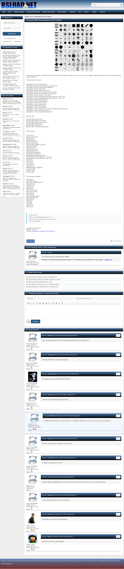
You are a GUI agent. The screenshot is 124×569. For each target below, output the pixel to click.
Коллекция (72, 12)
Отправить (35, 321)
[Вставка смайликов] (49, 303)
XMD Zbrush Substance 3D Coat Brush (43, 231)
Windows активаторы (49, 12)
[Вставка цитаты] (56, 303)
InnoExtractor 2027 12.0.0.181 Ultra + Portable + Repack (11, 77)
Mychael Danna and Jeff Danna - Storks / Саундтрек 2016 (42, 277)
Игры (79, 12)
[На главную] (24, 5)
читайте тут (108, 259)
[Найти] (121, 5)
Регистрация (17, 41)
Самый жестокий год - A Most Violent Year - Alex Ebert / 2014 (43, 286)
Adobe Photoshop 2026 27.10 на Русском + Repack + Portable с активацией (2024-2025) (12, 57)
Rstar (49, 536)
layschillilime (52, 374)
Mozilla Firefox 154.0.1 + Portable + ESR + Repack (9, 52)
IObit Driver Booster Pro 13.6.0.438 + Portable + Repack (10, 85)
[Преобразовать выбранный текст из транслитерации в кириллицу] (59, 303)
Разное (86, 12)
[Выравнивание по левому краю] (40, 303)
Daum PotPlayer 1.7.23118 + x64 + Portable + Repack (12, 68)
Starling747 (51, 354)
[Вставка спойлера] (62, 303)
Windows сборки (19, 12)
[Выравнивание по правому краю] (46, 303)
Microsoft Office (62, 12)
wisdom (50, 394)
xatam (49, 514)
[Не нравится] (27, 241)
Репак (10, 12)
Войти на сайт (12, 33)
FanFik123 (51, 458)
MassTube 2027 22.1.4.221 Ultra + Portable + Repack (12, 65)
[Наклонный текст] (31, 303)
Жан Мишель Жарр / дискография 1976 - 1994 (40, 282)
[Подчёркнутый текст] (33, 303)
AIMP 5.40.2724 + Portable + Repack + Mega (11, 81)
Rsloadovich (53, 415)
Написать (102, 12)
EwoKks (50, 335)
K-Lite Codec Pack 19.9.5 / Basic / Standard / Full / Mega (11, 88)
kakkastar (51, 495)
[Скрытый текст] (53, 303)
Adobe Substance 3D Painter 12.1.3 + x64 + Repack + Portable (43, 284)
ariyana (50, 438)
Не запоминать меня (10, 38)
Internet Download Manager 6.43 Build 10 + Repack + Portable (12, 61)
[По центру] (43, 303)
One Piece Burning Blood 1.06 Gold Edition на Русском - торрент (44, 279)
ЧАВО (94, 12)
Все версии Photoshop (33, 12)
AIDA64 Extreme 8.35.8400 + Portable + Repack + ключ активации (11, 73)
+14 (30, 241)
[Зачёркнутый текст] (36, 303)
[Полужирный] (28, 303)
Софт (3, 12)
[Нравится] (33, 241)
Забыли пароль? (7, 41)
